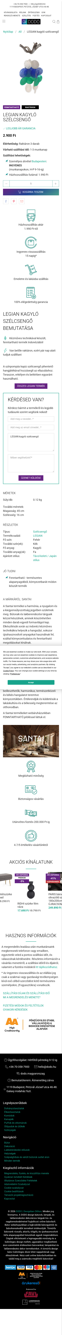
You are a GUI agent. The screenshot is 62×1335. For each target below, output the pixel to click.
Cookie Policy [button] (8, 671)
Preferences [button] (15, 674)
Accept (31, 682)
